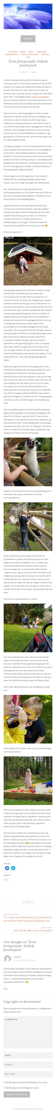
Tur (28, 57)
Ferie (30, 52)
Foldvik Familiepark (40, 96)
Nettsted (10, 1074)
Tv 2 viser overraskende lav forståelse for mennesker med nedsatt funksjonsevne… (28, 917)
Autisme (13, 52)
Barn (23, 52)
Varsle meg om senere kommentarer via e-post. (26, 1082)
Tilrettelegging (29, 54)
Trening (45, 54)
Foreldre (41, 52)
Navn (8, 1055)
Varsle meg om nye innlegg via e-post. (22, 1087)
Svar (6, 988)
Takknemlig (11, 54)
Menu (29, 38)
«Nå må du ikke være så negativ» (33, 929)
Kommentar (11, 1019)
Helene (34, 72)
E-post (9, 1065)
